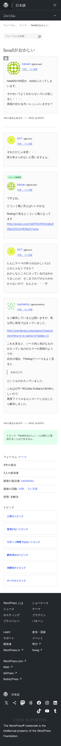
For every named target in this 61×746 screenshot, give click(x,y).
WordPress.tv (13, 650)
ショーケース (40, 603)
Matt (8, 667)
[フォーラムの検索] (39, 36)
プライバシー (11, 621)
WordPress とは (13, 603)
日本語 (15, 694)
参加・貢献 (39, 632)
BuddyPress (12, 679)
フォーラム (9, 15)
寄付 (36, 644)
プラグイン (39, 615)
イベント (37, 638)
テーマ (23, 25)
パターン (37, 621)
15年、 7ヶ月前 (29, 69)
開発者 (7, 644)
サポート (8, 638)
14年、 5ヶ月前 (25, 309)
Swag (37, 650)
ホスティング (11, 615)
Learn (6, 632)
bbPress (10, 673)
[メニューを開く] (55, 5)
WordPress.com (14, 661)
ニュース (8, 609)
